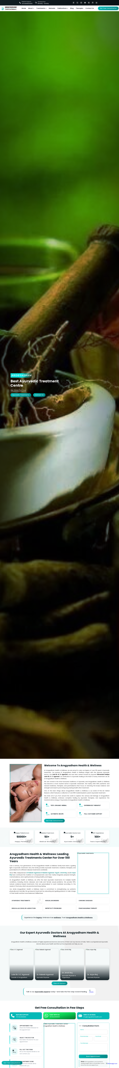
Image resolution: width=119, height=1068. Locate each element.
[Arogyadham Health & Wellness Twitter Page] (77, 2)
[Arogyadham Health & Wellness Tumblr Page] (89, 2)
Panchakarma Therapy (88, 908)
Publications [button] (62, 8)
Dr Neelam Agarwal (47, 873)
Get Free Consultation (108, 8)
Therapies (79, 8)
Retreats (52, 8)
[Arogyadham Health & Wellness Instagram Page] (81, 2)
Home (24, 8)
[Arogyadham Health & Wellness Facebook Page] (73, 2)
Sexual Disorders (52, 901)
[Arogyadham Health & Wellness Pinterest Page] (92, 2)
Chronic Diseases (86, 901)
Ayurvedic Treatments (20, 395)
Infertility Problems (53, 908)
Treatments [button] (40, 8)
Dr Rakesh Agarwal (33, 873)
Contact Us (89, 8)
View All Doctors (59, 983)
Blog (72, 8)
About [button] (30, 8)
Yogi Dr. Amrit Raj (61, 873)
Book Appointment (93, 1056)
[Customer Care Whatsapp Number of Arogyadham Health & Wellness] (111, 1064)
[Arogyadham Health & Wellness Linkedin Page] (96, 2)
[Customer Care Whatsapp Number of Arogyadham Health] (91, 992)
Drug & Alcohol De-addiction (24, 908)
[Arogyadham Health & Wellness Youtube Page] (85, 2)
